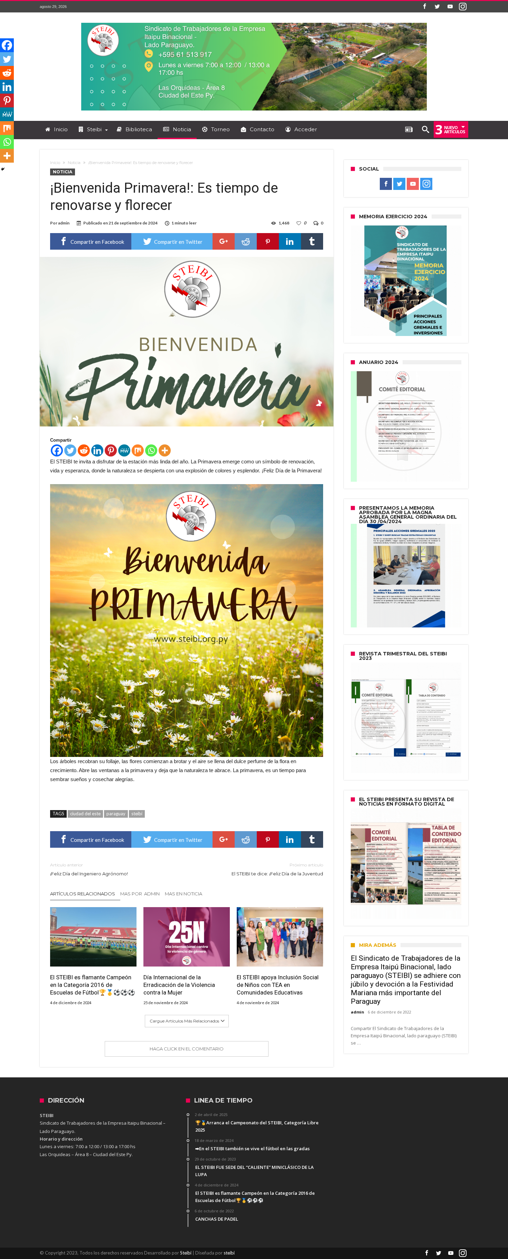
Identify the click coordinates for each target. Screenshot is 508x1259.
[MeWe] (124, 450)
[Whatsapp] (151, 450)
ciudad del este (85, 813)
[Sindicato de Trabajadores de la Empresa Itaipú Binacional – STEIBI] (254, 23)
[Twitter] (437, 6)
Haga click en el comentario (187, 1048)
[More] (165, 450)
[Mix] (138, 450)
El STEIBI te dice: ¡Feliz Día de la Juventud (277, 869)
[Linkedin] (97, 450)
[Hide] (3, 169)
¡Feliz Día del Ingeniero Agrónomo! (89, 869)
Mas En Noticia (183, 893)
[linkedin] (290, 241)
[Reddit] (84, 450)
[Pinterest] (111, 450)
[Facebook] (424, 6)
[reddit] (246, 241)
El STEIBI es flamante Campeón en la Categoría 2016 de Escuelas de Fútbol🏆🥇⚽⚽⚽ (92, 985)
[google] (224, 241)
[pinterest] (268, 241)
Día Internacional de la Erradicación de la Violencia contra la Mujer (179, 985)
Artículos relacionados (82, 893)
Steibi (185, 1253)
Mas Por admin (140, 893)
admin (63, 222)
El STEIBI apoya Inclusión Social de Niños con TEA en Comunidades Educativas (278, 985)
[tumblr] (312, 241)
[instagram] (462, 6)
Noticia (74, 162)
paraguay (115, 813)
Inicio (55, 162)
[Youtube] (449, 6)
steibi (136, 813)
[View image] (186, 620)
